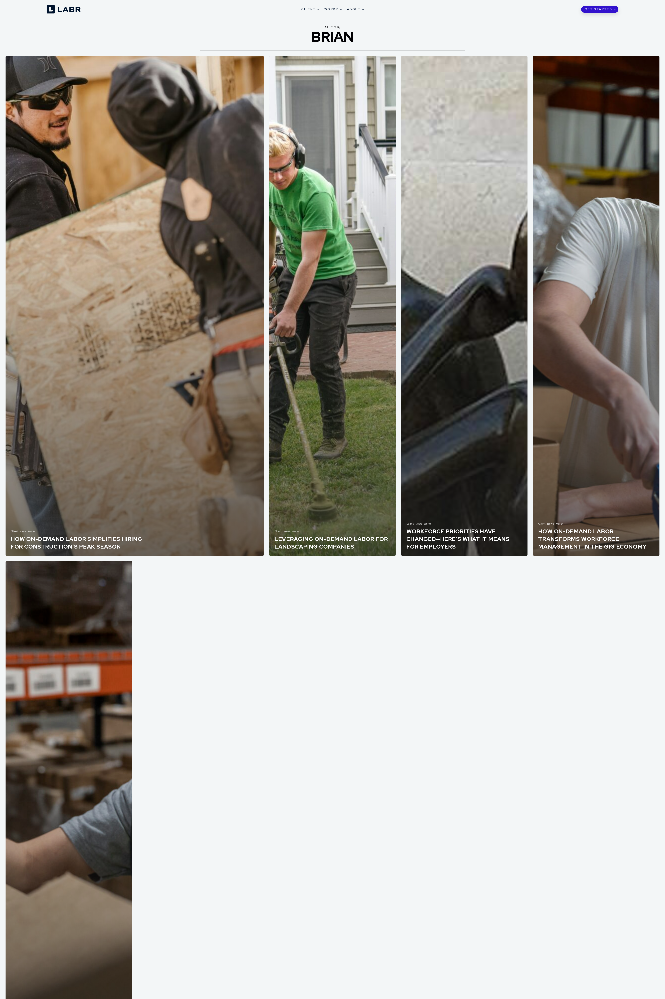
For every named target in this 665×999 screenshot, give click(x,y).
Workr (31, 531)
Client (14, 531)
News (23, 531)
